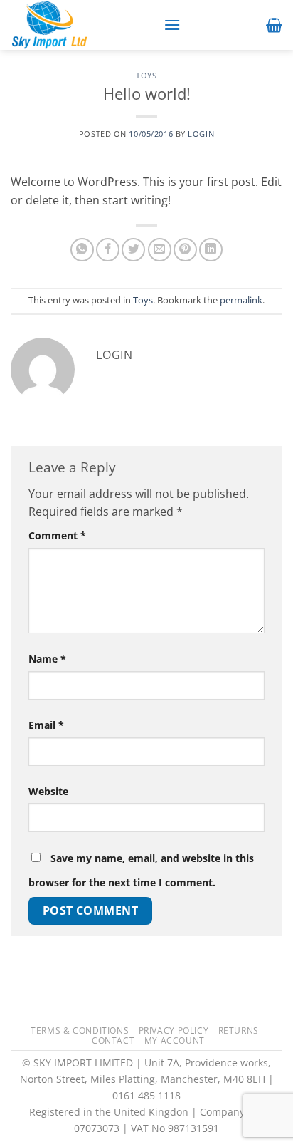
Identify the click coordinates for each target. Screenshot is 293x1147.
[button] (172, 24)
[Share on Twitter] (133, 249)
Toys (146, 75)
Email (46, 725)
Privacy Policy (174, 1030)
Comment (57, 535)
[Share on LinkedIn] (211, 249)
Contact (113, 1040)
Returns (238, 1030)
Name (47, 658)
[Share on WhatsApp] (82, 249)
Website (48, 791)
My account (174, 1040)
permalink (241, 300)
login (201, 133)
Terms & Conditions (80, 1030)
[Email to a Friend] (159, 249)
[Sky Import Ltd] (82, 25)
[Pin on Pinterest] (185, 249)
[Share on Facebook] (107, 249)
